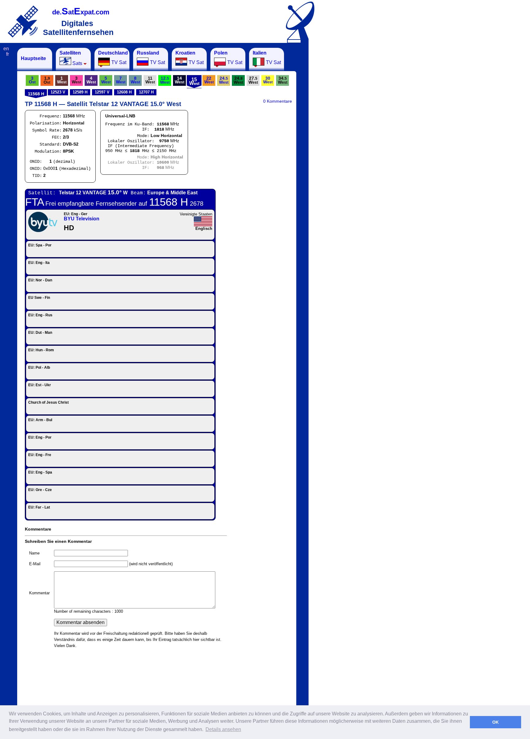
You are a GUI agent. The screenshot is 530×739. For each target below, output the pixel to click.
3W (76, 80)
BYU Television (81, 218)
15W (194, 81)
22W (209, 80)
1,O (47, 80)
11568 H (36, 93)
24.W (224, 80)
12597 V (102, 92)
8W (135, 80)
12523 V (58, 92)
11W (150, 80)
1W (62, 80)
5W (106, 80)
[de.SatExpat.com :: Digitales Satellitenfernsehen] (23, 21)
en (6, 48)
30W (268, 80)
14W (179, 80)
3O (32, 80)
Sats (71, 58)
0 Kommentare (277, 101)
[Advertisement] (338, 140)
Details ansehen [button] (223, 729)
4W (91, 80)
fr (7, 54)
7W (120, 80)
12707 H (146, 92)
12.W (165, 80)
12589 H (80, 92)
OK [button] (495, 722)
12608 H (124, 92)
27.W (253, 80)
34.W (282, 80)
